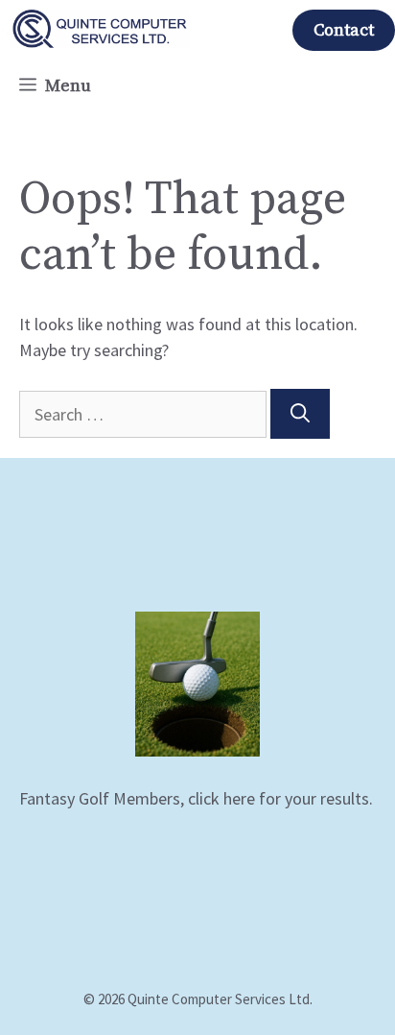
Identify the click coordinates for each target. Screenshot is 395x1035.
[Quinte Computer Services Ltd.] (100, 29)
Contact (344, 30)
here (239, 798)
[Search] (300, 414)
